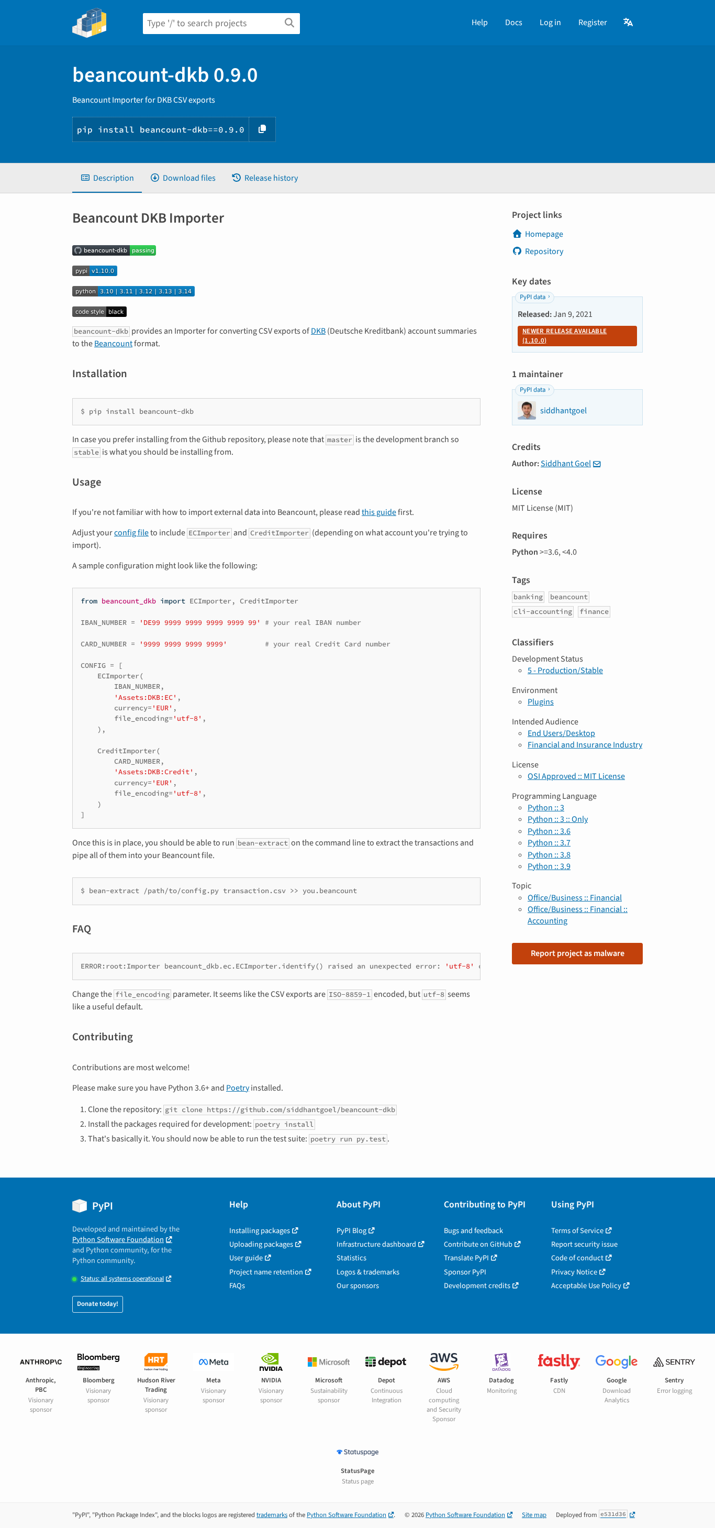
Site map (534, 1515)
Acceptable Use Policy (586, 1285)
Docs (513, 22)
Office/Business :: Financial (575, 898)
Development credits (477, 1285)
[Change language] (629, 22)
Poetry (237, 1088)
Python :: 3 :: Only (558, 819)
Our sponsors (358, 1285)
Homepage (544, 234)
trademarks (271, 1515)
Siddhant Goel (566, 463)
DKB (318, 331)
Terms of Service (577, 1230)
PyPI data (532, 297)
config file (131, 532)
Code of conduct (577, 1257)
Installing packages (259, 1230)
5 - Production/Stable (565, 670)
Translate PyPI (466, 1257)
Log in (550, 22)
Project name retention (266, 1272)
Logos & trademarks (368, 1272)
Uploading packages (261, 1244)
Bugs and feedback (473, 1230)
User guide (246, 1257)
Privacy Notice (574, 1272)
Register (592, 22)
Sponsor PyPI (465, 1272)
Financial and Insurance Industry (585, 745)
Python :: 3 (546, 808)
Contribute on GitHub (478, 1244)
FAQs (237, 1285)
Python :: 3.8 (549, 855)
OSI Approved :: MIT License (576, 776)
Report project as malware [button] (577, 953)
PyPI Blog (351, 1230)
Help (480, 22)
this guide (379, 512)
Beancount (113, 343)
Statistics (351, 1257)
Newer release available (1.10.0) (564, 335)
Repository (544, 251)
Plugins (541, 702)
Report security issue (584, 1244)
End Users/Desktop (561, 733)
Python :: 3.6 (549, 831)
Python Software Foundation (118, 1239)
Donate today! (97, 1304)
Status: (122, 1278)
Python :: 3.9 (549, 866)
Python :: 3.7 (549, 843)
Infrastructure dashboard (376, 1244)
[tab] (107, 178)
